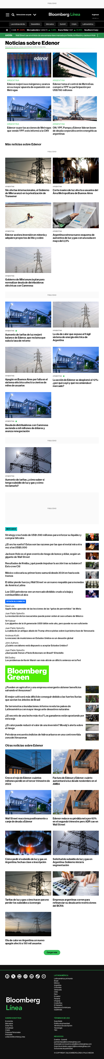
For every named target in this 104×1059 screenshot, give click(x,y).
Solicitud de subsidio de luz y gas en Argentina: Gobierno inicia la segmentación (72, 862)
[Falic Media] (95, 18)
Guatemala (58, 1010)
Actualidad (9, 1028)
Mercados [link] (50, 24)
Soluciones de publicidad (63, 1048)
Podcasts (8, 1034)
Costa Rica (58, 1003)
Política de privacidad (62, 1023)
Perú (55, 994)
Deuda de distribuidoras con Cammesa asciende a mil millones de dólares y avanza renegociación (26, 428)
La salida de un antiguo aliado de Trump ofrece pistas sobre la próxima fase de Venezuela (49, 630)
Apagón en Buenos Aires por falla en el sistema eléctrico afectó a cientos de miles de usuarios (26, 382)
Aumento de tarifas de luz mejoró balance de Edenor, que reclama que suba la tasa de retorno (25, 337)
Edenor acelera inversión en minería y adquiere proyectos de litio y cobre (26, 236)
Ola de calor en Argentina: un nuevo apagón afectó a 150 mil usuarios (24, 942)
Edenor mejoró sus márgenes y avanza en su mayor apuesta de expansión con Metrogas (28, 87)
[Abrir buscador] (13, 15)
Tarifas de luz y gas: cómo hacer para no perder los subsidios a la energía (27, 901)
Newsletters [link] (35, 24)
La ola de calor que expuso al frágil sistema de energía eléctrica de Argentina (72, 337)
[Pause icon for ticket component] (6, 30)
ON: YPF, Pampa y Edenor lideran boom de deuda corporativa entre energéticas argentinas (75, 130)
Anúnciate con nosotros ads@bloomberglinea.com (73, 1044)
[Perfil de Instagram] (25, 976)
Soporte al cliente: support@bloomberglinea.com (72, 1046)
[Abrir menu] (7, 15)
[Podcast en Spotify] (44, 976)
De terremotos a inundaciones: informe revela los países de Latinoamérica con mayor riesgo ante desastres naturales (38, 708)
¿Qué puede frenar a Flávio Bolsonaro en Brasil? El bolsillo (34, 653)
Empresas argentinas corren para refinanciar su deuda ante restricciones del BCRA (74, 902)
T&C (55, 1030)
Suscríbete (58, 1021)
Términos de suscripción (63, 1026)
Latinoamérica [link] (88, 24)
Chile (56, 992)
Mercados (9, 1023)
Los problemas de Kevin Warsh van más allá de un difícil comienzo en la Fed (43, 660)
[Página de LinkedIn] (32, 976)
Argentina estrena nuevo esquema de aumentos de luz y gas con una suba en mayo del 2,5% (74, 237)
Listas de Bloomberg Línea (15, 1037)
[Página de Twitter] (13, 976)
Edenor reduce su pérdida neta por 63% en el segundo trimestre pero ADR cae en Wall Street (75, 821)
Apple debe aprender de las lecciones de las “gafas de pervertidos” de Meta (43, 608)
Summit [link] (63, 24)
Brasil (56, 981)
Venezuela (58, 990)
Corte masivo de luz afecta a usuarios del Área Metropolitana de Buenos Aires (75, 192)
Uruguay (57, 1001)
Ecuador (57, 996)
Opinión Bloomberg (15, 601)
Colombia (57, 987)
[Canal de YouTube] (19, 976)
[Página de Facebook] (7, 976)
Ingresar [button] (95, 15)
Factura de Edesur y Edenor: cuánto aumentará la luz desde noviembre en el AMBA (75, 780)
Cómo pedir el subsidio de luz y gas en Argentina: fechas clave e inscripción (26, 861)
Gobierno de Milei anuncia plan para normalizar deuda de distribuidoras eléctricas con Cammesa (24, 282)
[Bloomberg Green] (52, 674)
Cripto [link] (74, 24)
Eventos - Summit (60, 1040)
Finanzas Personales (13, 1032)
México (57, 983)
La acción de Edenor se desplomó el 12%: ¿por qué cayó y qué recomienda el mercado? (75, 383)
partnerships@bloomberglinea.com (67, 1042)
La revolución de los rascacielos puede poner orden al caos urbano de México (44, 616)
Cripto (7, 1030)
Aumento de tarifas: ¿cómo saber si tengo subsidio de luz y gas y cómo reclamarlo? (24, 482)
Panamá (57, 999)
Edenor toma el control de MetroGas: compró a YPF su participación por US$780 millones (73, 87)
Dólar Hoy (9, 1026)
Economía (9, 1021)
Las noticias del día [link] (18, 24)
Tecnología (58, 1028)
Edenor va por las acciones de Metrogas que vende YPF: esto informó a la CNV (29, 129)
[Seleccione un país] (34, 15)
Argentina (57, 985)
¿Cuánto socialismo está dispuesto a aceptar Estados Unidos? (36, 645)
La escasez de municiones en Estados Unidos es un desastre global (39, 638)
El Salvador (58, 1005)
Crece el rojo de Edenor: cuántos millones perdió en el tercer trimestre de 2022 (27, 780)
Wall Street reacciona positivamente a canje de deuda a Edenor (26, 820)
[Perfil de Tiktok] (38, 976)
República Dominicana (62, 1007)
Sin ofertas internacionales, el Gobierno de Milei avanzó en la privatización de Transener (27, 193)
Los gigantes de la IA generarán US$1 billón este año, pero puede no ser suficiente (46, 623)
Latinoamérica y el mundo (63, 979)
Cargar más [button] (52, 952)
